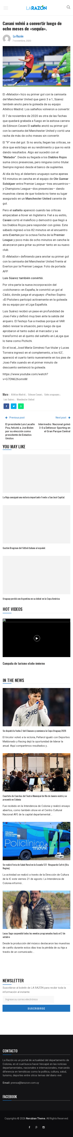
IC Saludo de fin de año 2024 (19, 663)
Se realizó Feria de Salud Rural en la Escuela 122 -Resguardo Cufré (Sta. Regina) (36, 866)
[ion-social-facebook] (29, 1127)
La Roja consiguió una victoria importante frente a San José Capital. (34, 497)
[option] (36, 642)
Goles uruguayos (51, 394)
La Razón (18, 36)
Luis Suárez (9, 399)
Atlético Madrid (18, 394)
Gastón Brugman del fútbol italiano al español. (24, 548)
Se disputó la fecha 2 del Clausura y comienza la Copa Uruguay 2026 (34, 731)
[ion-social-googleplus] (36, 1127)
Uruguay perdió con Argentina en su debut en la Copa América (31, 598)
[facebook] (6, 406)
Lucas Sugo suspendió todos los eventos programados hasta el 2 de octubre (34, 935)
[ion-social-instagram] (43, 1127)
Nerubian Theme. (36, 1118)
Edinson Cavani (35, 394)
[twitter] (14, 406)
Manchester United (25, 399)
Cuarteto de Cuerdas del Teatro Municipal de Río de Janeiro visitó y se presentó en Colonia (35, 797)
